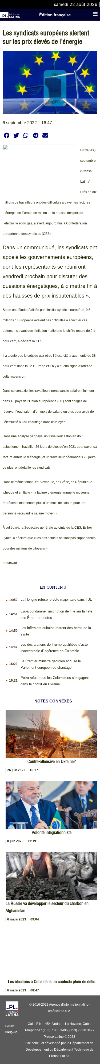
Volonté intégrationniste (51, 832)
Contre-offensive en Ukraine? (51, 761)
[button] (6, 135)
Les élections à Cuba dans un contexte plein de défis (51, 981)
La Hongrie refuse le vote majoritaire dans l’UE (56, 599)
